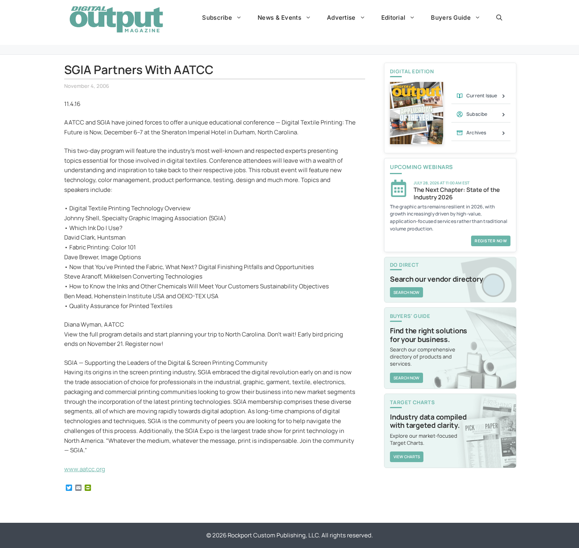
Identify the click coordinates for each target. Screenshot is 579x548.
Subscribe (217, 17)
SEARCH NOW (406, 292)
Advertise (341, 17)
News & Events (279, 17)
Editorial (393, 17)
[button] (499, 17)
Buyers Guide (451, 17)
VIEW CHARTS (406, 456)
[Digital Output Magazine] (116, 19)
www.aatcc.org (84, 469)
